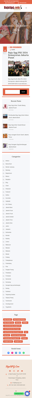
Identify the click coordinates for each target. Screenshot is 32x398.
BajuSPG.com (12, 366)
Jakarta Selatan (10, 216)
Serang (7, 288)
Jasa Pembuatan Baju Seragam (12, 329)
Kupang (7, 238)
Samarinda (8, 279)
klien (26, 332)
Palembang (8, 263)
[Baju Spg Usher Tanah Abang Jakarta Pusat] (5, 106)
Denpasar (8, 188)
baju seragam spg (8, 322)
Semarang (8, 282)
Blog (11, 47)
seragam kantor (8, 341)
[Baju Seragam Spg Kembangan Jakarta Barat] (5, 146)
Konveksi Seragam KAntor (18, 335)
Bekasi (7, 176)
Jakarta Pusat (17, 47)
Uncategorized (9, 304)
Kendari (8, 235)
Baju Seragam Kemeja (19, 319)
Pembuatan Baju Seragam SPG (11, 338)
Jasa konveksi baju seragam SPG (12, 325)
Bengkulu (8, 179)
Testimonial (9, 300)
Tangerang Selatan (10, 294)
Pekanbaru (8, 272)
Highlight (8, 201)
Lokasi (7, 241)
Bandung (8, 170)
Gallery (7, 195)
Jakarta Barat (9, 207)
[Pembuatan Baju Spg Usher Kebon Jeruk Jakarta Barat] (5, 116)
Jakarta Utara (9, 223)
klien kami (6, 335)
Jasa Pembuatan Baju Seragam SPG (13, 332)
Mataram (8, 251)
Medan (7, 254)
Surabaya (8, 291)
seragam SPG (18, 341)
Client (7, 185)
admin (13, 49)
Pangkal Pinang (10, 269)
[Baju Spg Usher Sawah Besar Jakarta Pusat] (5, 126)
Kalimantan (8, 232)
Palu (7, 266)
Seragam (24, 338)
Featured (8, 192)
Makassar (8, 244)
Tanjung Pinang (9, 297)
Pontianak (8, 276)
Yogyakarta (8, 307)
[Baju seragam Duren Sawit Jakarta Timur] (5, 136)
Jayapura (8, 229)
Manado (8, 248)
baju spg (18, 322)
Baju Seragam (7, 319)
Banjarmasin (9, 173)
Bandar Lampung (10, 167)
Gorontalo (8, 198)
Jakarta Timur (9, 220)
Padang (8, 257)
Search (23, 92)
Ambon (7, 160)
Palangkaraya (9, 260)
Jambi (7, 226)
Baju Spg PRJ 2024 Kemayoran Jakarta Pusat (18, 55)
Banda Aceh (9, 164)
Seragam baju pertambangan (13, 285)
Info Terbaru (9, 204)
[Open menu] (26, 7)
